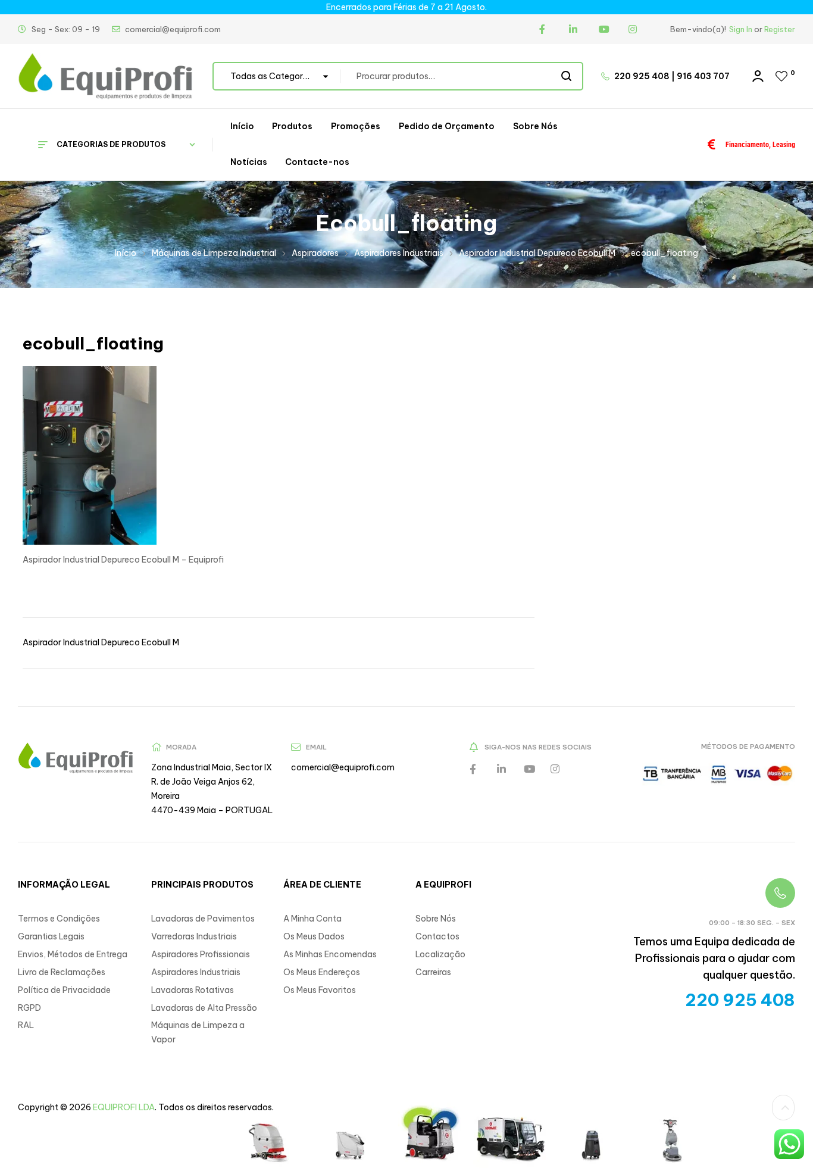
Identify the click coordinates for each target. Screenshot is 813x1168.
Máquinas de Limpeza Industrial (214, 253)
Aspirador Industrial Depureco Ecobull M (537, 253)
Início (125, 253)
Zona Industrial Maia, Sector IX (211, 767)
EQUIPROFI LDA (124, 1107)
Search (567, 76)
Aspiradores (315, 253)
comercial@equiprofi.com (343, 767)
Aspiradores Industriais (398, 253)
